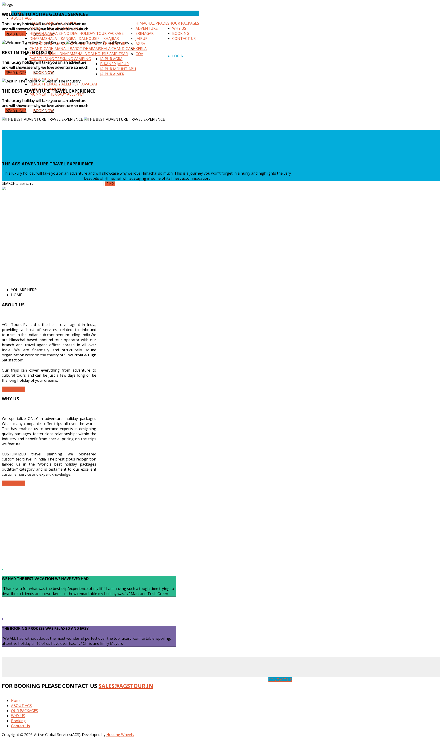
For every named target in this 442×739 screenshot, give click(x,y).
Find (110, 183)
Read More (15, 33)
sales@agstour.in (126, 685)
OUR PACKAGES (24, 710)
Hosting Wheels (120, 734)
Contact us (280, 679)
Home (16, 700)
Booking (18, 720)
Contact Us (20, 725)
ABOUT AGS (21, 705)
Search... (10, 183)
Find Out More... (24, 158)
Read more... (13, 389)
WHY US (18, 715)
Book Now (43, 33)
